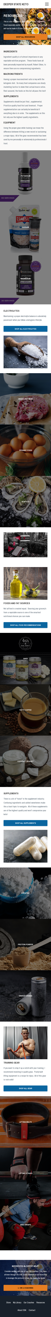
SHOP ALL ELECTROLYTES (25, 329)
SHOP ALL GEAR (25, 1088)
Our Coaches (29, 1302)
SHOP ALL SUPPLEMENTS (25, 823)
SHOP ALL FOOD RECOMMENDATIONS (25, 625)
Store (8, 1302)
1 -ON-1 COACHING (25, 1288)
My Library (17, 1302)
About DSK (22, 1310)
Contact (32, 1310)
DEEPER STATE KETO (16, 4)
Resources (40, 1302)
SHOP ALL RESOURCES (25, 37)
